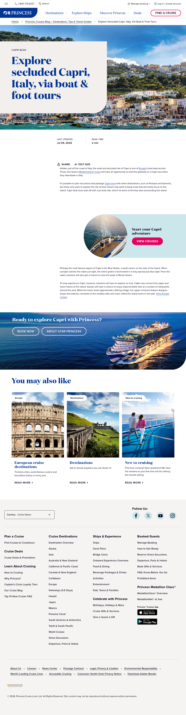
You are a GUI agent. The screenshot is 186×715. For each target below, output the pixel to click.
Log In (160, 3)
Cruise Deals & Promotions (19, 557)
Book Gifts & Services (149, 566)
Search (45, 3)
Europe (142, 168)
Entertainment (101, 584)
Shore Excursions (58, 638)
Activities (98, 578)
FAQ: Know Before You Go (152, 572)
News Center (49, 668)
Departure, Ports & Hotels (63, 644)
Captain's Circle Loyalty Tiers (20, 584)
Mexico (53, 608)
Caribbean (55, 578)
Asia (51, 554)
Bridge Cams (100, 554)
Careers (31, 668)
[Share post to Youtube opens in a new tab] (160, 515)
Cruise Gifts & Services (106, 611)
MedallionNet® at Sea (149, 599)
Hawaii (53, 596)
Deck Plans (99, 549)
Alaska (52, 549)
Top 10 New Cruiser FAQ (18, 596)
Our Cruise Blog (13, 590)
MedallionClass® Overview (152, 593)
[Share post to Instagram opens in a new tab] (172, 515)
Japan (52, 602)
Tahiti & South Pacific (61, 626)
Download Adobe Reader (142, 674)
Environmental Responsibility (140, 668)
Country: (11, 514)
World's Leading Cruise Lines (26, 674)
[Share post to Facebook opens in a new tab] (136, 515)
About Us (15, 668)
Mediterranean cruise (90, 171)
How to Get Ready (147, 549)
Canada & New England (62, 572)
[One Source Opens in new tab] (15, 686)
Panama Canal (57, 614)
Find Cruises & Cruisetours (19, 543)
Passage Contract (73, 668)
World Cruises (56, 632)
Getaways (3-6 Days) (61, 590)
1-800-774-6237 (26, 3)
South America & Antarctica (65, 620)
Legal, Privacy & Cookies (104, 668)
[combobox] (34, 514)
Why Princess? (12, 578)
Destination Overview (61, 543)
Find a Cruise (165, 13)
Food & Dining (101, 566)
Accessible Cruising (60, 674)
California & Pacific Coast (63, 566)
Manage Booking (147, 543)
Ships (96, 543)
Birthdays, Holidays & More (108, 605)
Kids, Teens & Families (105, 590)
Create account (173, 3)
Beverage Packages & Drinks (109, 572)
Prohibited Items (146, 578)
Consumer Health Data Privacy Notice (99, 674)
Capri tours (110, 183)
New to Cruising (13, 572)
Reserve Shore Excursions (152, 554)
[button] (139, 3)
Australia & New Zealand (63, 560)
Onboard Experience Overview (110, 560)
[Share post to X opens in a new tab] (148, 515)
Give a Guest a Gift (104, 617)
